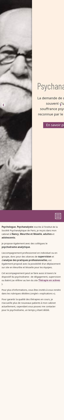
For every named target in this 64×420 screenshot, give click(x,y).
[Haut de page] (55, 411)
